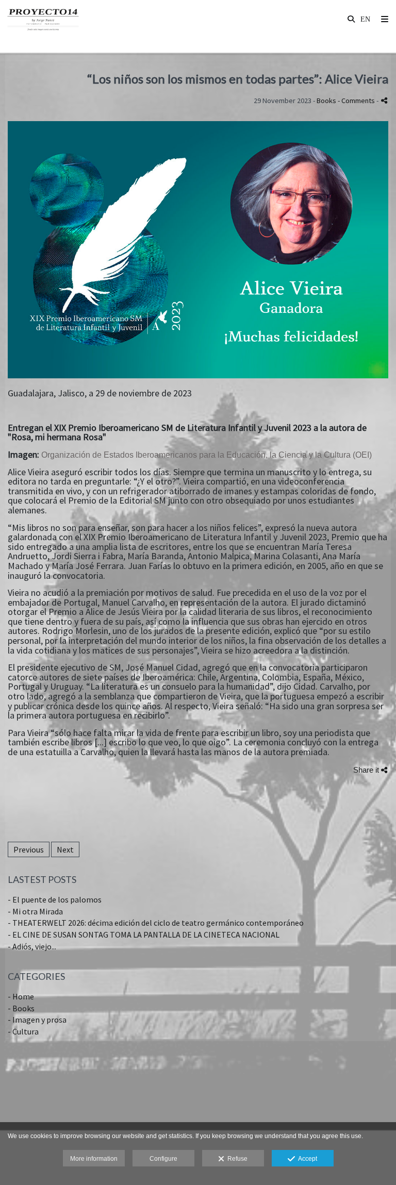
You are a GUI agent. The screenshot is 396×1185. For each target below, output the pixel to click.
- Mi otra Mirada (35, 911)
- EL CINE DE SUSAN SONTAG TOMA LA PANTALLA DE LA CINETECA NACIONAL (143, 934)
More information (94, 1158)
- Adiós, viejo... (32, 946)
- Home (21, 996)
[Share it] (384, 100)
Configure (163, 1158)
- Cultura (23, 1031)
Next (65, 849)
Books (326, 100)
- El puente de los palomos (55, 899)
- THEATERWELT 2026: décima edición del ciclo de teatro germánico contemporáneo (156, 922)
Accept (306, 1158)
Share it (367, 769)
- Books (21, 1008)
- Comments (357, 100)
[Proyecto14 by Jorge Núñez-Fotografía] (43, 19)
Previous (28, 849)
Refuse (236, 1158)
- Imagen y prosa (37, 1019)
